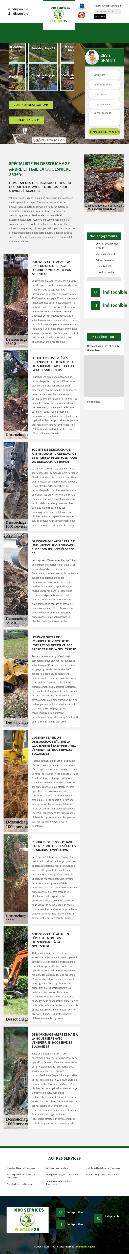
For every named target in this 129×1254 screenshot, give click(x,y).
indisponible (19, 9)
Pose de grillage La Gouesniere (21, 1168)
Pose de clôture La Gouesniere (21, 1184)
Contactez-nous (27, 120)
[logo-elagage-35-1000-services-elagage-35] (59, 15)
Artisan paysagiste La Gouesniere (101, 1175)
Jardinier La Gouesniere (57, 1168)
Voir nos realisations (31, 105)
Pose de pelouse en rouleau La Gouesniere (21, 1176)
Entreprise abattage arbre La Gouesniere (59, 1182)
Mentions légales (85, 1246)
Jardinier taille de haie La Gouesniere (103, 1168)
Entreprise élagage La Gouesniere (62, 1175)
